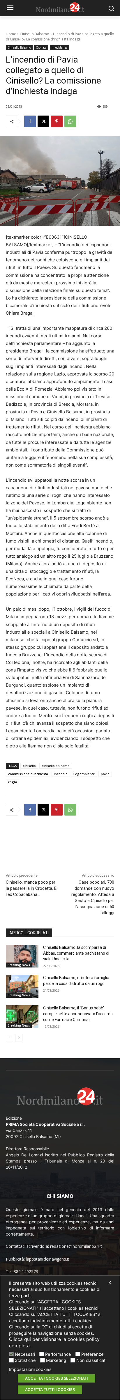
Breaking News (19, 965)
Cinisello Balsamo (34, 33)
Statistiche (25, 1360)
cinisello (29, 765)
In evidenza (60, 47)
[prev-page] (9, 1037)
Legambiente (84, 774)
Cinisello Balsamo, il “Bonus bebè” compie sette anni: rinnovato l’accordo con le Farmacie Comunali (78, 1014)
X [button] (109, 1282)
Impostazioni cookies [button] (30, 1369)
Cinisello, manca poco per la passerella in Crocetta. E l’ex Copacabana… (31, 888)
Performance (58, 1354)
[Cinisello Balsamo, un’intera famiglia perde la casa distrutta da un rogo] (22, 986)
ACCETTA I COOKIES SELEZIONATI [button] (56, 1378)
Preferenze (92, 1354)
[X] (43, 121)
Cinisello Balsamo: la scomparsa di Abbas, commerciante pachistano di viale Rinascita (76, 953)
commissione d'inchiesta (28, 774)
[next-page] (18, 1037)
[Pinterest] (57, 121)
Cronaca (41, 47)
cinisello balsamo (56, 765)
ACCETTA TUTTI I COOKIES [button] (50, 1389)
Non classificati (91, 1360)
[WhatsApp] (70, 121)
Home (11, 33)
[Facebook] (30, 121)
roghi (12, 782)
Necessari (25, 1354)
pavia (105, 774)
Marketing (56, 1360)
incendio (61, 774)
